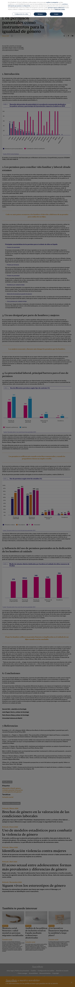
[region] (37, 8)
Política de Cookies (60, 9)
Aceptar (56, 14)
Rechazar (40, 14)
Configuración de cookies (21, 14)
